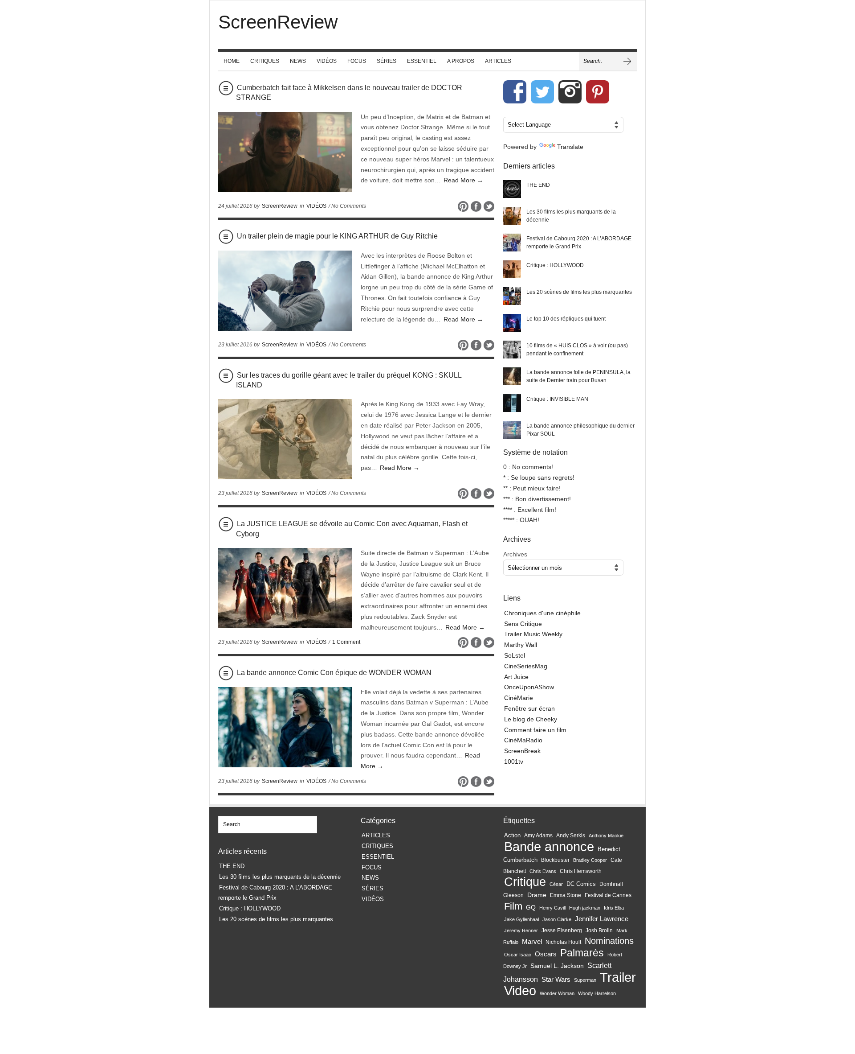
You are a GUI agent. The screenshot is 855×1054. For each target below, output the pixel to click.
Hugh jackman (584, 907)
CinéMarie (518, 697)
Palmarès (582, 953)
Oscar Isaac (517, 954)
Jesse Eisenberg (562, 930)
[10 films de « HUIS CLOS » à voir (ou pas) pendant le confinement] (512, 349)
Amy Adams (538, 835)
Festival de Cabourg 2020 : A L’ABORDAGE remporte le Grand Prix (578, 242)
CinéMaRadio (523, 740)
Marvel (532, 941)
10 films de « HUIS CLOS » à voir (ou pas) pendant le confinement (577, 349)
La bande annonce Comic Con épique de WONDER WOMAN (334, 672)
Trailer (618, 977)
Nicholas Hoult (563, 942)
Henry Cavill (552, 907)
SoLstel (514, 655)
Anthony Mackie (606, 835)
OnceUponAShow (529, 687)
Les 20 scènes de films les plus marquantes (579, 292)
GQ (531, 907)
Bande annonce (549, 846)
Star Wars (556, 979)
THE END (538, 185)
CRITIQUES (264, 61)
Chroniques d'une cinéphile (542, 613)
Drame (536, 894)
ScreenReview (279, 206)
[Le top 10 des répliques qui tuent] (512, 323)
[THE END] (512, 189)
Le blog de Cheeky (530, 719)
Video (520, 991)
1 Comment (346, 642)
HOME (232, 61)
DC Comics (581, 884)
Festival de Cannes (608, 895)
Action (512, 835)
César (556, 884)
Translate (570, 146)
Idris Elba (614, 907)
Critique (525, 882)
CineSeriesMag (525, 666)
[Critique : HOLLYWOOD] (512, 269)
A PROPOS (460, 61)
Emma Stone (565, 895)
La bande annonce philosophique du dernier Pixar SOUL (580, 430)
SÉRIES (386, 61)
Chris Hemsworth (581, 871)
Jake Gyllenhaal (521, 919)
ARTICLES (498, 61)
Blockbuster (555, 860)
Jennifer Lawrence (601, 918)
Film (513, 906)
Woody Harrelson (597, 993)
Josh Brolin (599, 930)
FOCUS (356, 61)
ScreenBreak (522, 750)
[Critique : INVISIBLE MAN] (512, 403)
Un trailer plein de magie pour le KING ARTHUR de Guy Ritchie (337, 236)
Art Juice (516, 676)
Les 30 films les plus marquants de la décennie (571, 216)
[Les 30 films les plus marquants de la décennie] (512, 216)
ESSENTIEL (421, 61)
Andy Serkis (570, 835)
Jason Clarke (556, 919)
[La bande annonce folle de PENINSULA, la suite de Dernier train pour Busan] (512, 376)
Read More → (463, 180)
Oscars (546, 954)
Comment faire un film (535, 729)
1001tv (513, 761)
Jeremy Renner (521, 930)
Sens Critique (523, 623)
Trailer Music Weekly (533, 634)
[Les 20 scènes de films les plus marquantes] (512, 296)
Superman (585, 980)
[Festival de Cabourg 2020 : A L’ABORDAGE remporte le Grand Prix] (512, 242)
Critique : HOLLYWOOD (555, 265)
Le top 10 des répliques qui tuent (566, 319)
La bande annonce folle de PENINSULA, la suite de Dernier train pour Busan (578, 376)
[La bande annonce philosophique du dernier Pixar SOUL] (512, 430)
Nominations (609, 941)
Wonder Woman (557, 993)
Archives (515, 554)
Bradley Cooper (590, 860)
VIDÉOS (327, 61)
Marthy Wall (520, 644)
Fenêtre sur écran (529, 708)
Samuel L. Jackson (557, 966)
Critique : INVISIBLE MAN (557, 399)
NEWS (298, 61)
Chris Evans (542, 871)
